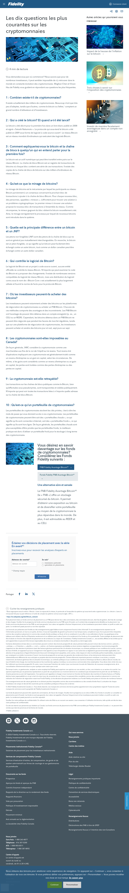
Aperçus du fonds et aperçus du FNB (21, 783)
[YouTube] (26, 721)
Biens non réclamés (77, 801)
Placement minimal (14, 815)
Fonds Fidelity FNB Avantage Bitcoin (57, 475)
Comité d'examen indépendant (19, 788)
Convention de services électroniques (84, 792)
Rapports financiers (14, 797)
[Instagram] (34, 721)
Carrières (72, 741)
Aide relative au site (77, 757)
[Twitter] (17, 721)
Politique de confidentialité (80, 783)
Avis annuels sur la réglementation (20, 819)
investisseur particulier (53, 563)
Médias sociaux (75, 806)
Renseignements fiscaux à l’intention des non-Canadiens (92, 830)
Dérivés (9, 810)
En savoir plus (76, 878)
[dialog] (64, 879)
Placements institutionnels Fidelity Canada (24, 746)
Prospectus (10, 778)
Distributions (74, 821)
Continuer (55, 885)
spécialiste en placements (54, 565)
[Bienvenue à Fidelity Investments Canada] (16, 4)
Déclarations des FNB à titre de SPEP (84, 825)
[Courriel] (122, 11)
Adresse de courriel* (21, 560)
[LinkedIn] (9, 721)
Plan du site (73, 761)
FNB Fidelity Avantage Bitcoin (54, 467)
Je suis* (45, 560)
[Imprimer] (116, 11)
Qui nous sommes (76, 732)
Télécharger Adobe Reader (80, 766)
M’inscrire (42, 577)
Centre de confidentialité (79, 788)
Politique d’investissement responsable (22, 806)
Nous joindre (74, 737)
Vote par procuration (14, 801)
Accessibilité (74, 797)
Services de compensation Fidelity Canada (23, 756)
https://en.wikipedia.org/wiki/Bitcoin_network (22, 617)
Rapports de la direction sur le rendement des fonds (27, 792)
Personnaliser (72, 885)
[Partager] (111, 11)
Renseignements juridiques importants (84, 778)
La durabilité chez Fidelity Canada (20, 824)
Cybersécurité (74, 810)
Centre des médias (76, 746)
